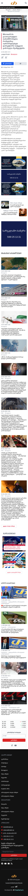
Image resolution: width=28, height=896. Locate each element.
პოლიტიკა (4, 601)
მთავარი (8, 9)
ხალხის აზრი (5, 788)
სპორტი (3, 766)
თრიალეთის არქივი (7, 796)
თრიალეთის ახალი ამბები (9, 792)
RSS (2, 378)
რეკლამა (4, 627)
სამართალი (4, 677)
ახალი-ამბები (16, 9)
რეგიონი (4, 777)
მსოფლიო (14, 54)
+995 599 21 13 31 (8, 836)
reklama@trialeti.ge (8, 830)
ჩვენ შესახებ (5, 819)
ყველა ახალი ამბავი (9, 526)
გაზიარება (8, 63)
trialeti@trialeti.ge (8, 827)
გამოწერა (14, 740)
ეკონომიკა (4, 759)
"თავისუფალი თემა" (14, 707)
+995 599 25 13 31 (8, 839)
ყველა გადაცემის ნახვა (14, 572)
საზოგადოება (12, 627)
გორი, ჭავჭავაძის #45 (10, 833)
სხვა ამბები (5, 774)
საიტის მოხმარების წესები (14, 883)
